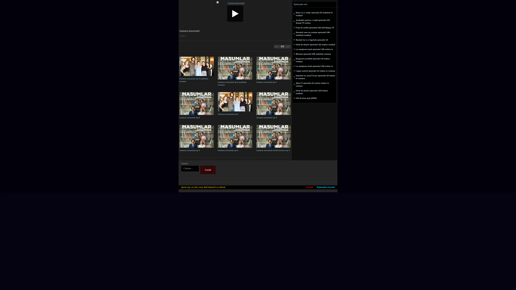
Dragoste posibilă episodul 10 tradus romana (313, 60)
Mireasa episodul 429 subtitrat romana (313, 54)
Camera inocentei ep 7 (266, 82)
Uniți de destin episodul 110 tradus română (312, 92)
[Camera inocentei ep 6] (196, 103)
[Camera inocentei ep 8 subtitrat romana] (235, 68)
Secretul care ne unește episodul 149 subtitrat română (313, 33)
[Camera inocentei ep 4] (273, 103)
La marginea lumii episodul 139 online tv (314, 66)
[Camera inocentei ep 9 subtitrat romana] (196, 66)
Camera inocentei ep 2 (228, 150)
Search (184, 163)
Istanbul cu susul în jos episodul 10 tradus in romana (315, 77)
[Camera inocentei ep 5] (235, 101)
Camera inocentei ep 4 (266, 118)
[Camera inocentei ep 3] (196, 136)
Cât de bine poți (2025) (306, 98)
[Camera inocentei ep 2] (235, 136)
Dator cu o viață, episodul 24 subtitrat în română (314, 14)
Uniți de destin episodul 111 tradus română (315, 45)
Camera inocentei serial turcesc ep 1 (273, 150)
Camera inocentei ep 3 (189, 150)
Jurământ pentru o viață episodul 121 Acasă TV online (313, 21)
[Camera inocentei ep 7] (273, 68)
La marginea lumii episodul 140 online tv (314, 49)
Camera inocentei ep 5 (228, 114)
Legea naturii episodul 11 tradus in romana (315, 71)
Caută (208, 170)
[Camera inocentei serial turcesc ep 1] (273, 136)
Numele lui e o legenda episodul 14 (312, 40)
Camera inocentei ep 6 (189, 118)
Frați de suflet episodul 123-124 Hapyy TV (315, 28)
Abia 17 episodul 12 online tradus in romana (312, 84)
